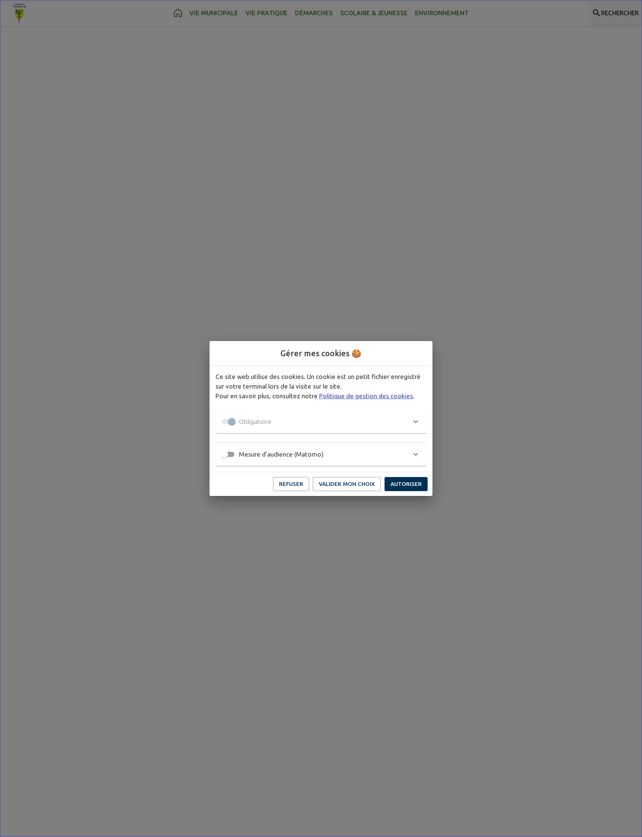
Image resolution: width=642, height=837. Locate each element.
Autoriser (406, 484)
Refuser (291, 484)
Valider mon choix (347, 484)
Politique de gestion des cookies (366, 395)
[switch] (224, 454)
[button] (321, 421)
